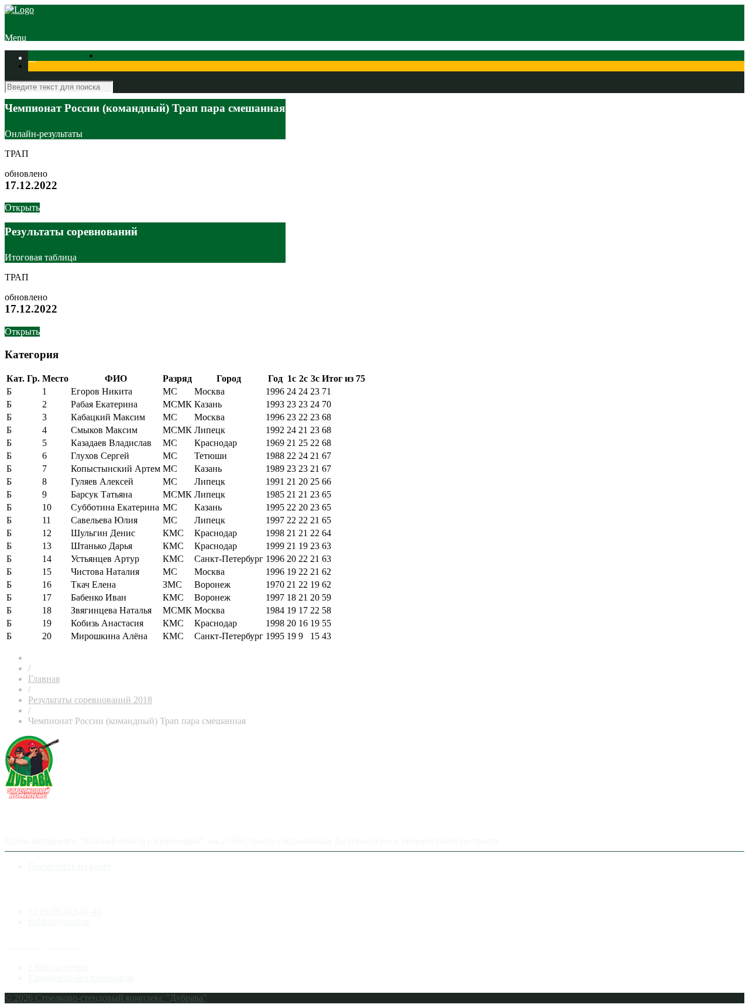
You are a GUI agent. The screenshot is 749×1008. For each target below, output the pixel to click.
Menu (15, 38)
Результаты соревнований (90, 58)
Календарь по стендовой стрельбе (211, 58)
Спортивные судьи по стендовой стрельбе (509, 58)
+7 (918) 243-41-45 (64, 911)
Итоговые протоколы (638, 58)
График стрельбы (63, 68)
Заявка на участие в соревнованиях (351, 58)
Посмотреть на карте (69, 866)
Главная (44, 679)
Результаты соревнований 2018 (90, 700)
